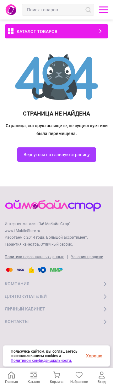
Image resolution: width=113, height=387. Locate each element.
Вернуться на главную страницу (57, 154)
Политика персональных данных (34, 257)
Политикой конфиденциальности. (41, 360)
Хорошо (94, 355)
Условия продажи (87, 257)
